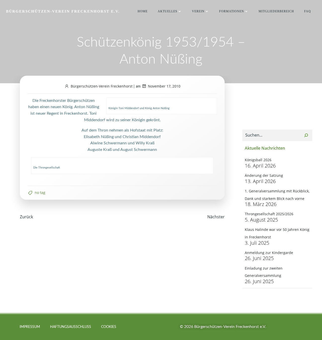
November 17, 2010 (164, 86)
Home (143, 11)
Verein (198, 11)
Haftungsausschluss (70, 327)
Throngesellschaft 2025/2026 (269, 213)
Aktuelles (167, 11)
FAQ (307, 11)
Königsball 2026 (258, 159)
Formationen (231, 11)
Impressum (30, 327)
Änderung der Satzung (264, 175)
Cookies (108, 327)
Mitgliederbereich (276, 11)
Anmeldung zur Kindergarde (269, 252)
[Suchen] (306, 135)
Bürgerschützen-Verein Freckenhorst (102, 86)
